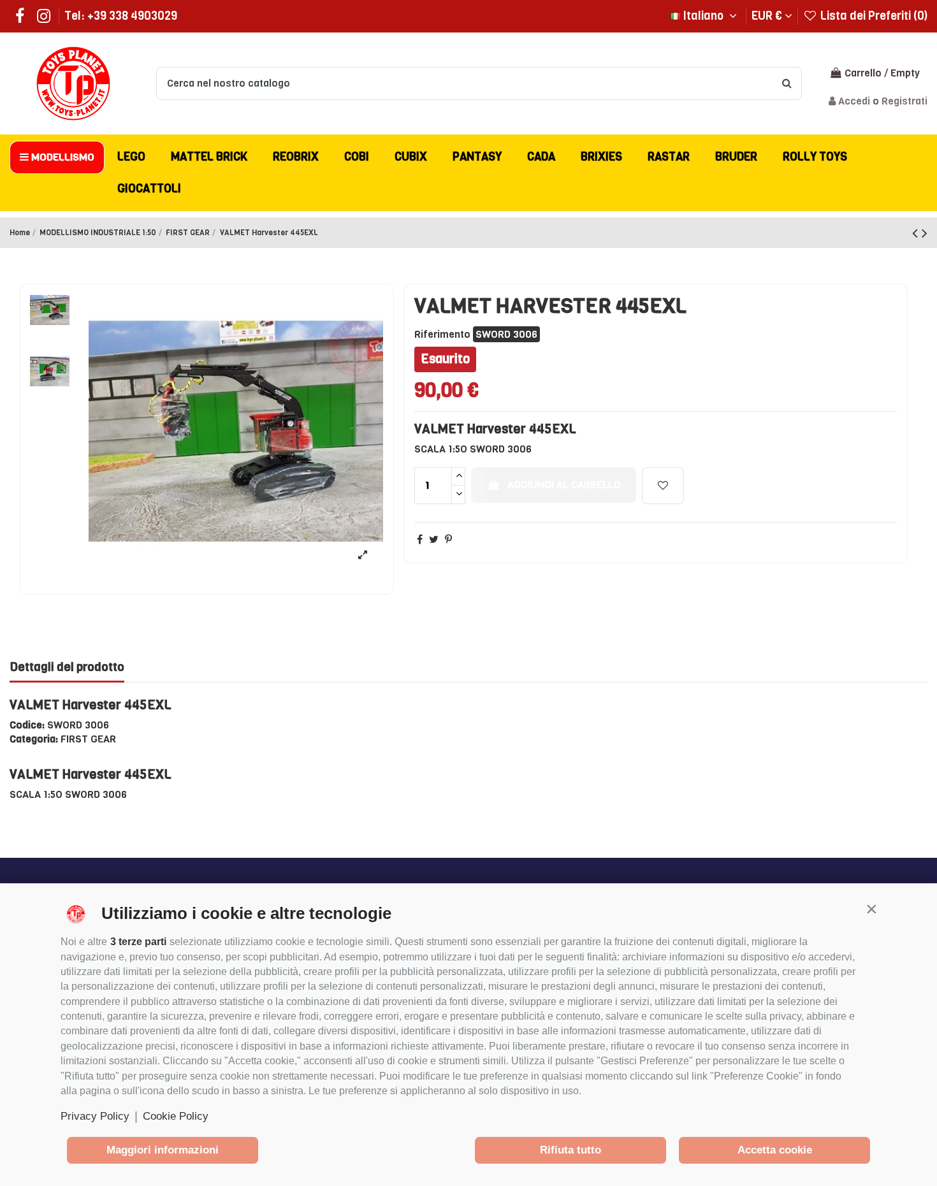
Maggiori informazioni (162, 1150)
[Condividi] (420, 539)
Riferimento (442, 334)
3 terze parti (138, 941)
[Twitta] (434, 539)
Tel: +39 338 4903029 (120, 16)
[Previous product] (917, 233)
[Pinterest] (448, 539)
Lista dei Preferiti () (872, 16)
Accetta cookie (774, 1150)
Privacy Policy (95, 1116)
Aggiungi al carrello (564, 484)
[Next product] (924, 233)
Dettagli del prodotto (67, 667)
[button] (871, 909)
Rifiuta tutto (570, 1150)
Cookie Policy (175, 1116)
